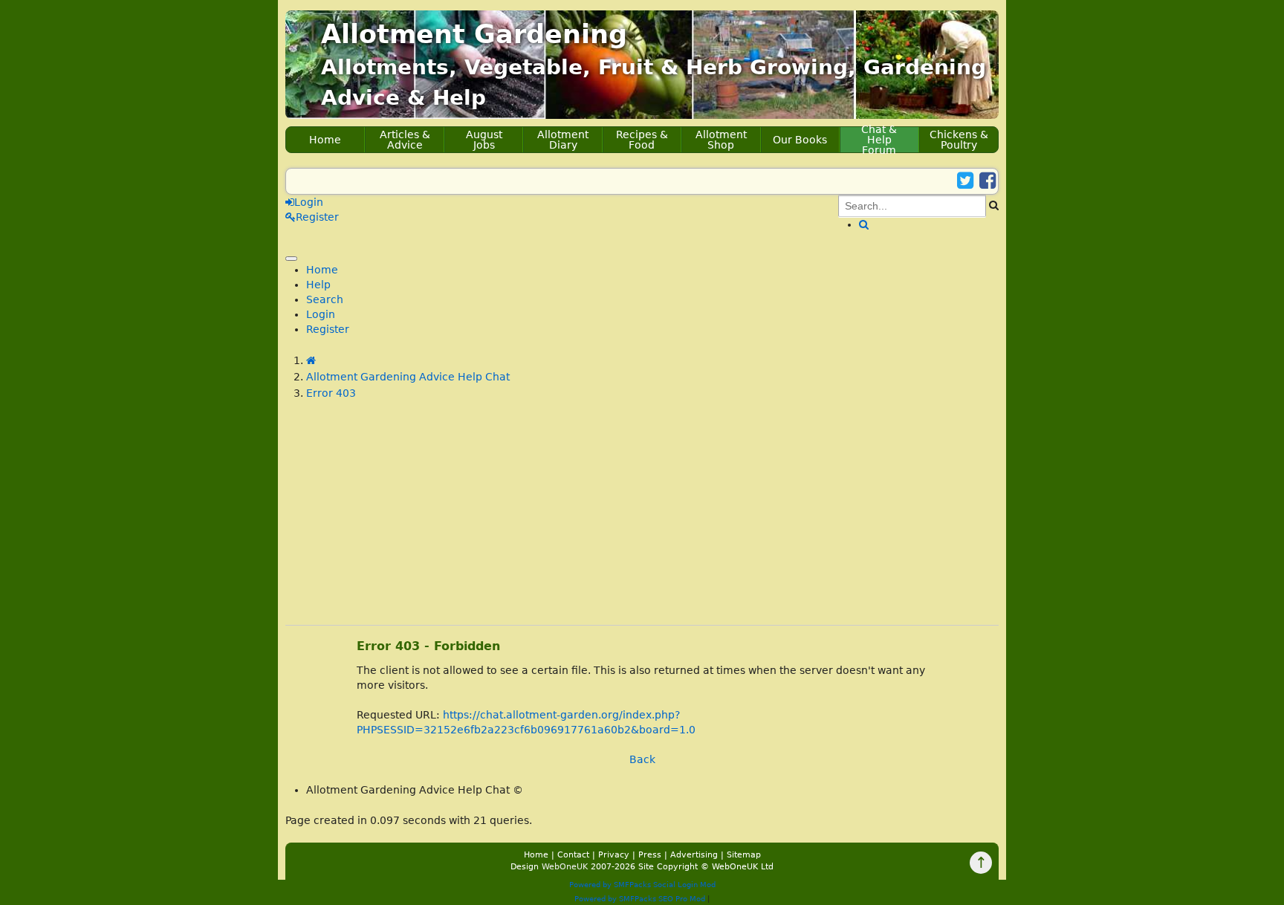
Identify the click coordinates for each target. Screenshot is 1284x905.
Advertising (694, 855)
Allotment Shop (721, 140)
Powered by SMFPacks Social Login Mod (642, 884)
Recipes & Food (642, 140)
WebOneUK (565, 867)
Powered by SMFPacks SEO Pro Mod (639, 899)
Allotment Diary (562, 140)
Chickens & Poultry (959, 140)
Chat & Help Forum (879, 139)
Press (649, 855)
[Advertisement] (642, 521)
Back (642, 759)
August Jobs (484, 140)
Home (325, 140)
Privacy (613, 855)
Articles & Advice (405, 140)
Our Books (800, 140)
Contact (573, 855)
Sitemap (744, 855)
